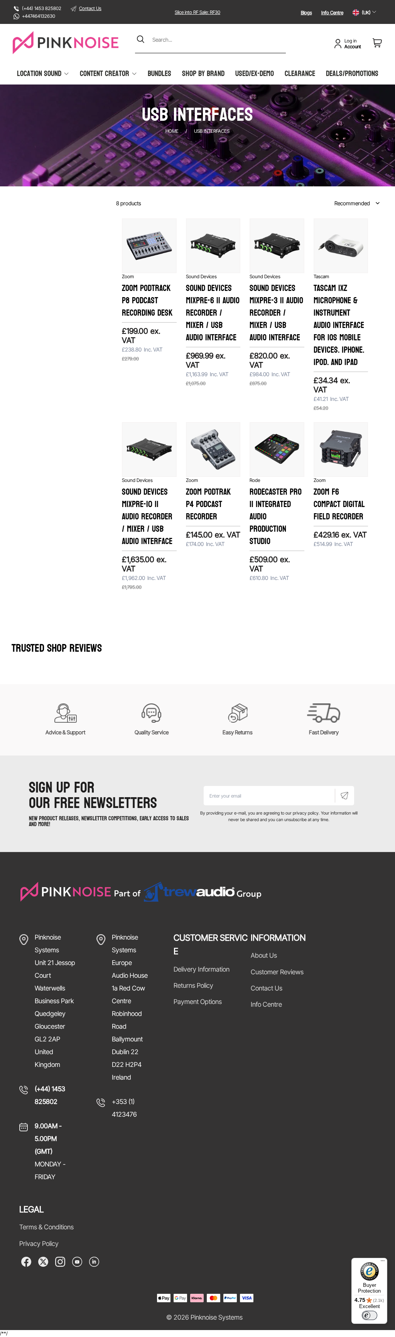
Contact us (266, 988)
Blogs (306, 12)
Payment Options (198, 1002)
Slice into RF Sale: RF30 (197, 12)
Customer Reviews (277, 972)
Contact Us (90, 8)
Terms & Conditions (46, 1227)
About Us (264, 955)
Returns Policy (193, 985)
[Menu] (382, 1262)
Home (172, 131)
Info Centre (332, 12)
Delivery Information (202, 969)
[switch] (369, 1315)
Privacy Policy (39, 1243)
